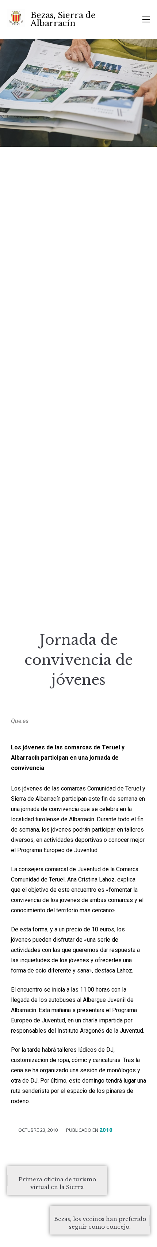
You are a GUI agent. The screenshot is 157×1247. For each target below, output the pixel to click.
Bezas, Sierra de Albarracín (63, 19)
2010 (105, 1129)
